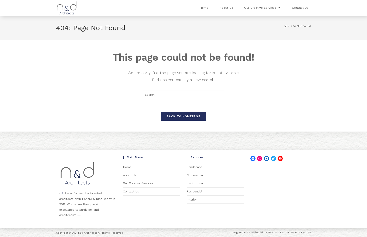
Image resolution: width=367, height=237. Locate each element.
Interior (192, 199)
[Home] (285, 26)
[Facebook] (252, 158)
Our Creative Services (138, 183)
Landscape (194, 167)
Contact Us (131, 191)
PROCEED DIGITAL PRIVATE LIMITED (289, 232)
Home (127, 167)
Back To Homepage (183, 116)
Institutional (195, 183)
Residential (194, 191)
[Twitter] (273, 158)
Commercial (195, 175)
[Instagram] (259, 158)
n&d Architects (87, 232)
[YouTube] (280, 158)
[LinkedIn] (266, 158)
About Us (129, 175)
